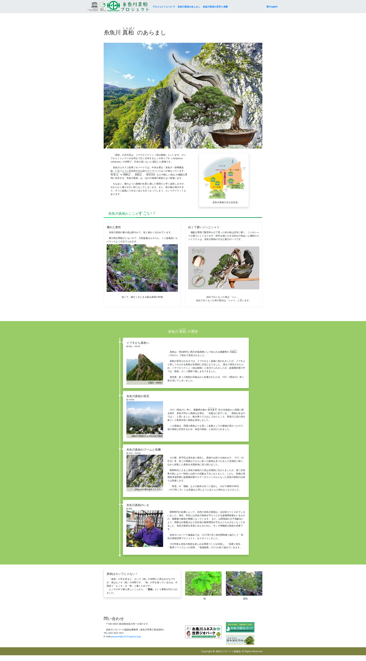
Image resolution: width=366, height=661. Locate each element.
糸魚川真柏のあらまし (189, 6)
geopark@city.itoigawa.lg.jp (126, 636)
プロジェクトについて (163, 6)
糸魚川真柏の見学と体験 (215, 6)
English (273, 6)
